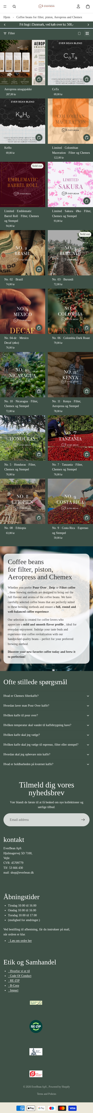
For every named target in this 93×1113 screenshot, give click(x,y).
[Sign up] (83, 819)
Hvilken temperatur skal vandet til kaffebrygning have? (37, 725)
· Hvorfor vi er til (19, 971)
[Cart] (88, 6)
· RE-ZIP (14, 980)
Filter (11, 33)
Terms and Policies (46, 1093)
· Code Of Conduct (19, 975)
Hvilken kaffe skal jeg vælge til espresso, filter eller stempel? (40, 744)
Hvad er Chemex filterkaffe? (20, 695)
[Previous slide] (5, 24)
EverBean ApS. (39, 1086)
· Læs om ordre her (20, 940)
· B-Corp (13, 985)
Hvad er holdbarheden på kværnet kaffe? (28, 764)
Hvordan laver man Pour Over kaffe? (26, 705)
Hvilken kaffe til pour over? (20, 715)
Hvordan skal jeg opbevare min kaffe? (26, 754)
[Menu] (5, 6)
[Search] (14, 6)
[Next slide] (88, 24)
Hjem (6, 17)
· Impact (13, 990)
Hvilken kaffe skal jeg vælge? (21, 735)
